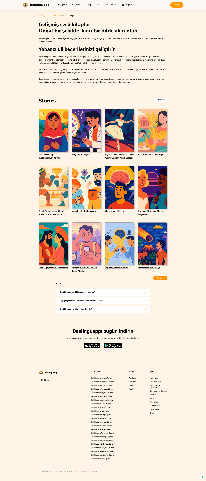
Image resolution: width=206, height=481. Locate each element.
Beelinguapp (44, 15)
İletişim (152, 413)
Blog (89, 5)
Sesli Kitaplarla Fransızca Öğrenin (102, 389)
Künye (152, 398)
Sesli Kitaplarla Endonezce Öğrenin (102, 444)
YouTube (132, 389)
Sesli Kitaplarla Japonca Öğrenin (102, 400)
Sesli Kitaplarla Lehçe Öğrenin (101, 429)
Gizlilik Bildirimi (155, 405)
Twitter (131, 385)
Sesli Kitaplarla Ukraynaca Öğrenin (102, 448)
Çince (71, 82)
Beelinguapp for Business (158, 391)
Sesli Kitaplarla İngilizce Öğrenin (101, 378)
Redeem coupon (155, 382)
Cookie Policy (154, 409)
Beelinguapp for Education (155, 386)
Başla (176, 5)
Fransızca (64, 82)
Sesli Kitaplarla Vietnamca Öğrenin (102, 455)
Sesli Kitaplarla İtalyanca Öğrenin (102, 393)
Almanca (78, 82)
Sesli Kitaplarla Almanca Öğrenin (102, 396)
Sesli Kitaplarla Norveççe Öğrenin (102, 437)
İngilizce (55, 82)
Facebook (132, 378)
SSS (97, 5)
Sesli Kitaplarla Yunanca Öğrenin (102, 440)
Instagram (132, 382)
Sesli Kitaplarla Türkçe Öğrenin (101, 415)
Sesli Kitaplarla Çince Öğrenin (101, 407)
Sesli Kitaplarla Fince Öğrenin (100, 459)
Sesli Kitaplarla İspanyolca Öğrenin (102, 382)
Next (159, 278)
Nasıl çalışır (62, 5)
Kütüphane (57, 15)
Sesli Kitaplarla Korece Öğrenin (101, 418)
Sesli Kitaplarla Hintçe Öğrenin (101, 411)
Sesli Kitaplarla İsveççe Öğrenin (101, 426)
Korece (86, 82)
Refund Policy (154, 402)
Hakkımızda (154, 378)
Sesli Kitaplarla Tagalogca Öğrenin (102, 451)
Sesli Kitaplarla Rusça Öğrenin (101, 404)
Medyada (153, 395)
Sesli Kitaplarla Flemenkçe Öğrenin (102, 433)
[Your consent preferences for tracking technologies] (202, 477)
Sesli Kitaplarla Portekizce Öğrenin (102, 385)
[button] (76, 5)
